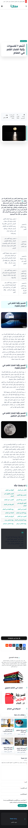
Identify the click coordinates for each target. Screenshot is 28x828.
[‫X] (20, 645)
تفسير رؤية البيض (21, 495)
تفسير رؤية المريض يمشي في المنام (21, 749)
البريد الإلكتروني (23, 788)
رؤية (22, 200)
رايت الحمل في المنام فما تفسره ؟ (7, 730)
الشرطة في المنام (9, 504)
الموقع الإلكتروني (23, 794)
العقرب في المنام (9, 499)
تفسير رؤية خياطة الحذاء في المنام (8, 748)
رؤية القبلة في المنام (8, 509)
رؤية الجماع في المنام (20, 520)
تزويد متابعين (14, 822)
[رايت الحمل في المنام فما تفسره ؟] (7, 723)
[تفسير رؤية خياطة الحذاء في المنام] (7, 741)
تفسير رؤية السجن (21, 499)
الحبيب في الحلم (21, 516)
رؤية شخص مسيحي (8, 523)
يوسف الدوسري (23, 117)
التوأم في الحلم (9, 490)
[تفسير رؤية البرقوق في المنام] (21, 723)
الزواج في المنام (9, 516)
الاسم (25, 782)
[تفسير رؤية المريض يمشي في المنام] (21, 742)
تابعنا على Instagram (14, 638)
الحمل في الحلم (22, 509)
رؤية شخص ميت (9, 520)
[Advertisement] (14, 24)
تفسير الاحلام (23, 41)
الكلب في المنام (22, 490)
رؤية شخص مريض (21, 523)
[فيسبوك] (24, 645)
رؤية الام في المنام (21, 512)
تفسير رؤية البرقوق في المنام (21, 731)
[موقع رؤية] (14, 6)
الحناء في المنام (9, 512)
